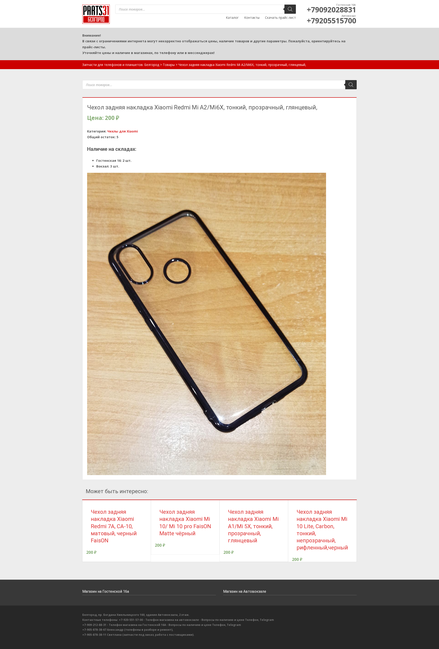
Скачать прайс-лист (280, 17)
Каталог (232, 17)
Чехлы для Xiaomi (122, 131)
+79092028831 (331, 9)
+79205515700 (331, 20)
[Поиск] (290, 9)
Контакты (252, 17)
